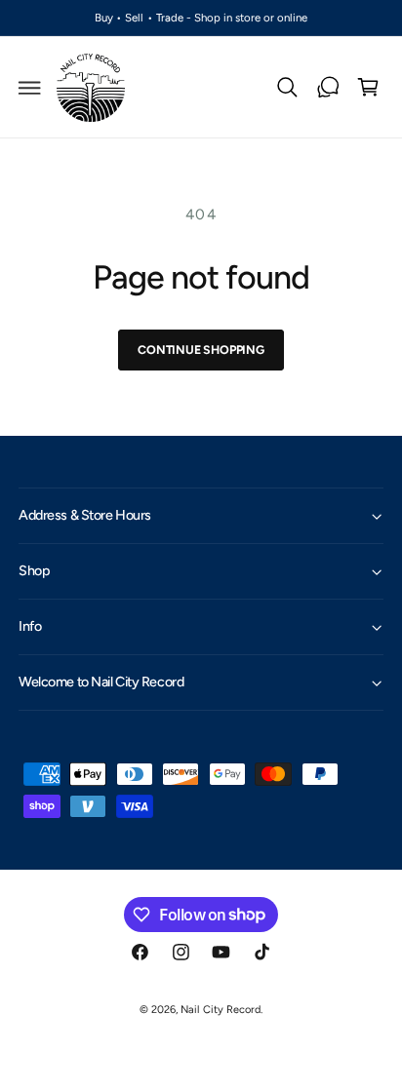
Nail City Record (220, 1009)
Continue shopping (201, 349)
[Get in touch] (327, 87)
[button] (30, 87)
